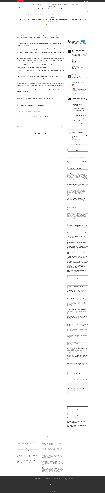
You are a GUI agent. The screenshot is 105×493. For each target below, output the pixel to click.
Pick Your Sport (26, 4)
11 (71, 386)
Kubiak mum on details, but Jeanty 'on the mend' (50, 460)
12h (86, 76)
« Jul (68, 394)
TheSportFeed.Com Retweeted (77, 48)
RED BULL (34, 111)
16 (86, 386)
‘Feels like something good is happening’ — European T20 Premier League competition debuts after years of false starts (77, 257)
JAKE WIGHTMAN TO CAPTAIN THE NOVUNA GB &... (31, 15)
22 (83, 388)
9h (79, 52)
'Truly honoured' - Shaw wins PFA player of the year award (27, 455)
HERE (43, 105)
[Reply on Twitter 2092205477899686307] (73, 93)
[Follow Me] (70, 402)
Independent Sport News (79, 286)
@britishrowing (81, 76)
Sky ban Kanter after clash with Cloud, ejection (50, 467)
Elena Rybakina (28, 111)
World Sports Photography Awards (78, 51)
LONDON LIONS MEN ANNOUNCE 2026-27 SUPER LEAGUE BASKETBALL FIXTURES (76, 158)
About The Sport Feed (38, 4)
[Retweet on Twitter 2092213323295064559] (75, 126)
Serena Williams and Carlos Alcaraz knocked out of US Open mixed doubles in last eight (77, 291)
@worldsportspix (75, 52)
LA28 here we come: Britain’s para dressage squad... (36, 1)
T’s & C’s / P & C (74, 4)
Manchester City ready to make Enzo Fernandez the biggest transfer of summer (76, 243)
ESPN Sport (54, 437)
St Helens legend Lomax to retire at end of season (26, 445)
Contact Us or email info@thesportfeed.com (57, 4)
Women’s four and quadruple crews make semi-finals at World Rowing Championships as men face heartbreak (77, 262)
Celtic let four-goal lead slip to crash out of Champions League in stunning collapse (77, 317)
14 (80, 386)
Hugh (25, 121)
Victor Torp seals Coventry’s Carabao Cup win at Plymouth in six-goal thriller (76, 199)
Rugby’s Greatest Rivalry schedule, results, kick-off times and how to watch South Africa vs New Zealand (77, 356)
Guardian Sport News (79, 168)
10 (68, 386)
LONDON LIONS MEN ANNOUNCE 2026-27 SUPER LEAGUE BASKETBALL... (40, 2)
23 (86, 388)
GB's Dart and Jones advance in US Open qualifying (26, 450)
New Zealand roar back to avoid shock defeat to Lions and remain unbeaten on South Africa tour (77, 364)
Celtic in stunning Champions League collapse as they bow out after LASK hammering (77, 233)
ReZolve (62, 487)
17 (68, 388)
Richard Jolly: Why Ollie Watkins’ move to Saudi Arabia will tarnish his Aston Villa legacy (77, 271)
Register (83, 4)
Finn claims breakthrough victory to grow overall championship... (36, 23)
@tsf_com (83, 98)
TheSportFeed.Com (76, 98)
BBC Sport (30, 437)
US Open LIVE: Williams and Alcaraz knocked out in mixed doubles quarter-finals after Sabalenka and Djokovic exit (76, 300)
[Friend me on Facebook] (68, 402)
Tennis (52, 17)
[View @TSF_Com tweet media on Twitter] (73, 138)
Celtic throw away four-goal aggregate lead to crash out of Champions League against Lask (77, 172)
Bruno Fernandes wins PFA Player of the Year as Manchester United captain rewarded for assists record (77, 348)
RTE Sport (79, 437)
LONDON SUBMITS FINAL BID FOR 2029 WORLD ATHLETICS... (33, 16)
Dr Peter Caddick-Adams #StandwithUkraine (77, 133)
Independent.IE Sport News (79, 225)
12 (74, 386)
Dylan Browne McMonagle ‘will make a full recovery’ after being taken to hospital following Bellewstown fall (77, 229)
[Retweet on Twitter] (71, 48)
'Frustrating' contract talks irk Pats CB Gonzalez (50, 451)
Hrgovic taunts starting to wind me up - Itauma (25, 441)
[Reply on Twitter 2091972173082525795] (73, 139)
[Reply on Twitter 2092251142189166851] (73, 70)
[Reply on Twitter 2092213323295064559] (73, 126)
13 (77, 386)
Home (18, 4)
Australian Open (20, 111)
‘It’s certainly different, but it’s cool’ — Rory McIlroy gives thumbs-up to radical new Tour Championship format (77, 247)
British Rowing (75, 76)
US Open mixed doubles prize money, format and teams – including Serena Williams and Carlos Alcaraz (77, 308)
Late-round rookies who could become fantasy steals (51, 447)
